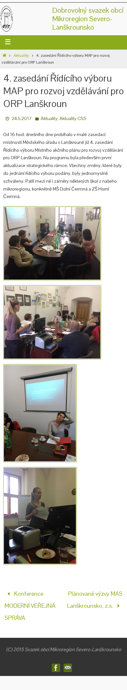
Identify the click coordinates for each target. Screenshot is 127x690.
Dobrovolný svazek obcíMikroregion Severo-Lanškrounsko (87, 19)
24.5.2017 (22, 118)
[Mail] (68, 662)
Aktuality (21, 55)
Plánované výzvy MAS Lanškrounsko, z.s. (94, 597)
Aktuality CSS (73, 118)
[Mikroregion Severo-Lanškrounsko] (56, 662)
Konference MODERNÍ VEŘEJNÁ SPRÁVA (30, 602)
